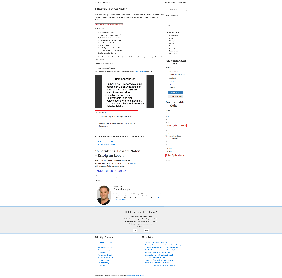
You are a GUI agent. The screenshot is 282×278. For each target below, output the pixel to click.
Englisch (172, 48)
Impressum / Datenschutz (133, 275)
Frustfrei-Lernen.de (102, 2)
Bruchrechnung (103, 263)
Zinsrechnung (103, 265)
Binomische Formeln (105, 242)
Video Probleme (140, 72)
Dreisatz (101, 245)
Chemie (171, 43)
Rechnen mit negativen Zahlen (155, 257)
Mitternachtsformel (105, 255)
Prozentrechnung (104, 250)
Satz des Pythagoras (105, 247)
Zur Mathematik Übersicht (107, 144)
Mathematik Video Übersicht (108, 142)
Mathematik (173, 36)
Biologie (172, 41)
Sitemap (142, 275)
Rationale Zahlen (104, 260)
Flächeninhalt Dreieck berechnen (156, 242)
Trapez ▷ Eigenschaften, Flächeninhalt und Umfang (163, 245)
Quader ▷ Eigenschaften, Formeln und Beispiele (161, 247)
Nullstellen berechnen (105, 257)
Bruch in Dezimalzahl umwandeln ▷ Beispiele (161, 250)
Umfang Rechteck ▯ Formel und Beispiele (159, 255)
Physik (171, 38)
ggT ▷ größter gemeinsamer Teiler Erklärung (160, 265)
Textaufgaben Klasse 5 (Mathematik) (158, 252)
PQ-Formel (102, 252)
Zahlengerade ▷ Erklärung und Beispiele (159, 260)
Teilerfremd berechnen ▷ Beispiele (157, 263)
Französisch (173, 51)
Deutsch (172, 46)
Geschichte (173, 53)
